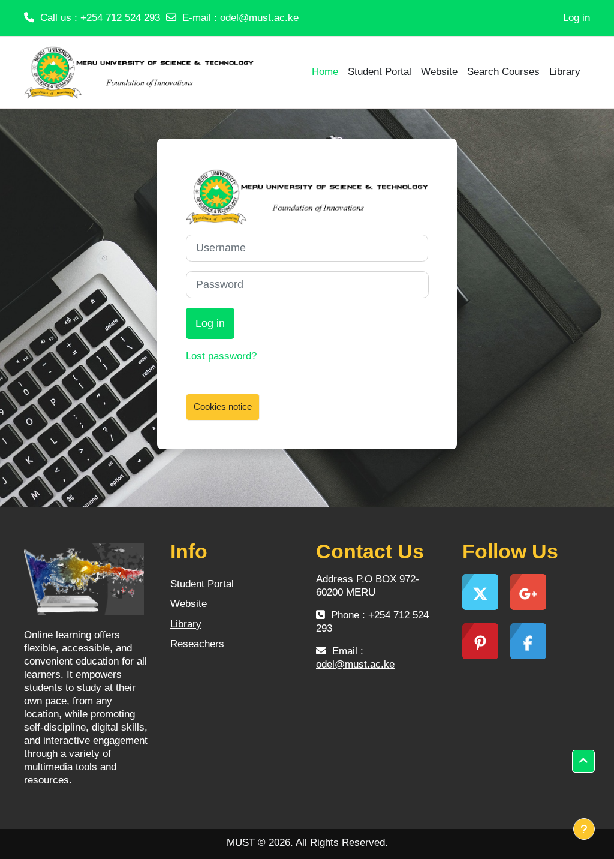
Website (188, 603)
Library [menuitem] (564, 71)
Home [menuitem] (325, 71)
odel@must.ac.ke (259, 17)
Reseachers (197, 644)
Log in (576, 17)
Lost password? (221, 356)
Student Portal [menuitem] (379, 71)
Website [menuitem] (439, 71)
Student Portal (202, 584)
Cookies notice (223, 406)
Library (185, 624)
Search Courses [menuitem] (503, 71)
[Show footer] (584, 829)
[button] (583, 761)
